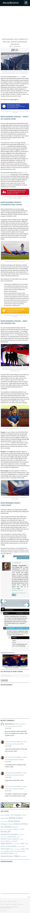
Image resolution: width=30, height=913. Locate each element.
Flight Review (6, 844)
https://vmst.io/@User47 (19, 593)
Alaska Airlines (14, 821)
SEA (27, 849)
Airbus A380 (4, 818)
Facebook (7, 904)
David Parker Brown (11, 741)
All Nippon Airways (6, 824)
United (15, 853)
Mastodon (14, 588)
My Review (19, 846)
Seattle (2, 851)
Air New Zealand (4, 821)
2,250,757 (22, 667)
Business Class (12, 836)
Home (1, 901)
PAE (23, 846)
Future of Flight (16, 843)
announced (19, 76)
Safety (23, 849)
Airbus (24, 815)
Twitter (2, 904)
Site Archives (3, 910)
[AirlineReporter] (15, 3)
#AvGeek (3, 815)
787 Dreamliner (16, 815)
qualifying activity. (5, 139)
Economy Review (6, 841)
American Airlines (20, 824)
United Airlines (7, 856)
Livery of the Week (8, 846)
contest (18, 836)
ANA (2, 827)
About (5, 901)
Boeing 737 (15, 827)
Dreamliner (15, 839)
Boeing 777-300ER (19, 829)
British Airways (4, 836)
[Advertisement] (15, 22)
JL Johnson (16, 46)
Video (17, 856)
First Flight (14, 841)
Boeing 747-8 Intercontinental (7, 829)
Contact (15, 901)
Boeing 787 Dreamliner (9, 834)
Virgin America (23, 856)
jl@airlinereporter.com (17, 590)
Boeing (8, 827)
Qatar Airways (17, 849)
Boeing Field (21, 834)
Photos (11, 849)
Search (10, 901)
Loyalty (16, 556)
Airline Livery (16, 818)
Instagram (14, 904)
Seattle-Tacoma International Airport (14, 851)
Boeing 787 (6, 832)
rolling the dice (13, 335)
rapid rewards (24, 556)
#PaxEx (7, 815)
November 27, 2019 (22, 613)
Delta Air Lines (6, 839)
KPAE (22, 843)
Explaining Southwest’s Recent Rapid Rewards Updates (15, 41)
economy (21, 839)
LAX (26, 843)
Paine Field (5, 849)
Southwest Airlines (23, 558)
